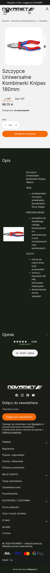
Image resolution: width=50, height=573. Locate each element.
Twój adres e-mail (10, 409)
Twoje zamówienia (12, 481)
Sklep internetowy (24, 569)
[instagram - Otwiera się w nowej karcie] (22, 395)
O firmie (6, 533)
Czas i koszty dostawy (14, 513)
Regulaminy (8, 448)
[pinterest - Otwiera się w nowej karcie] (16, 395)
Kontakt (6, 527)
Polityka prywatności (13, 467)
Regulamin (36, 424)
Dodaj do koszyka (25, 133)
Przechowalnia (10, 493)
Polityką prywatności (11, 432)
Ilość (4, 119)
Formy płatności (10, 507)
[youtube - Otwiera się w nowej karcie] (33, 395)
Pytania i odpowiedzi (13, 455)
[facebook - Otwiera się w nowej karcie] (27, 395)
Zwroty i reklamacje (12, 461)
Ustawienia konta (11, 487)
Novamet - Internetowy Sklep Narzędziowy (19, 21)
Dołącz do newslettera (19, 416)
